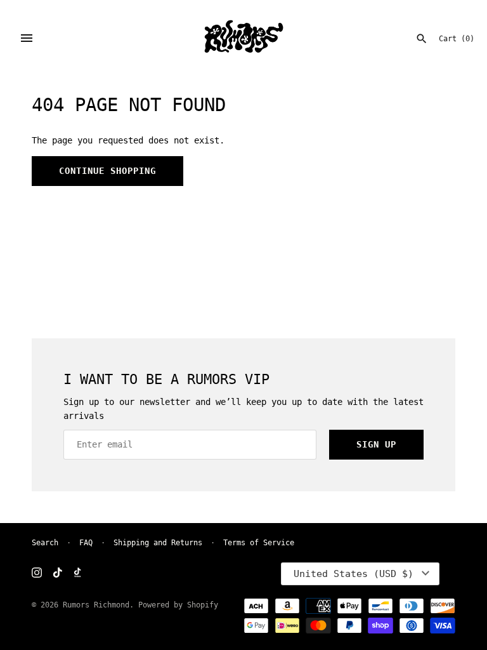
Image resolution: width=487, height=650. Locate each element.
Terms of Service (258, 542)
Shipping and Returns (158, 542)
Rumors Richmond (96, 604)
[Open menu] (27, 38)
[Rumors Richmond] (243, 38)
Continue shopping (107, 171)
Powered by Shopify (178, 604)
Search (45, 542)
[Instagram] (37, 573)
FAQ (86, 542)
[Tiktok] (58, 573)
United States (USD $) (353, 574)
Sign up (376, 444)
